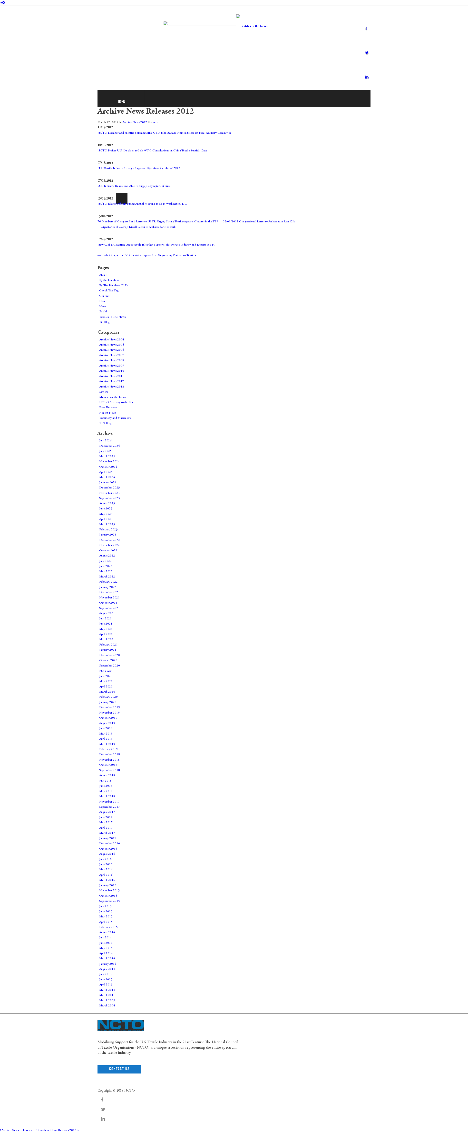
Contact (104, 296)
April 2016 (106, 875)
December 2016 (109, 843)
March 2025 (107, 456)
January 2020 (107, 702)
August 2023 (107, 503)
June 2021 (105, 624)
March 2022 (107, 576)
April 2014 (106, 953)
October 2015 (108, 896)
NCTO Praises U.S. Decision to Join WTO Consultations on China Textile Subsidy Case (152, 150)
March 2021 (107, 639)
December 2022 (109, 540)
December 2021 (109, 592)
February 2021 (108, 644)
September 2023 (109, 498)
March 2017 (107, 833)
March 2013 (107, 990)
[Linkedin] (367, 77)
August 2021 (107, 613)
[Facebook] (366, 28)
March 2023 (107, 524)
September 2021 (109, 608)
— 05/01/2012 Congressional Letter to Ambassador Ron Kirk (257, 221)
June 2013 (105, 979)
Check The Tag (108, 290)
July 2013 (105, 974)
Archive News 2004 (111, 339)
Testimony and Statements (115, 418)
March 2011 (107, 995)
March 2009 (107, 1000)
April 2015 (106, 922)
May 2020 (106, 681)
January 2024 (107, 482)
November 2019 (109, 713)
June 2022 (105, 566)
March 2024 (107, 477)
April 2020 (106, 686)
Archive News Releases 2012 (146, 112)
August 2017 (107, 812)
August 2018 (107, 775)
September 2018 (109, 770)
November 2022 (109, 545)
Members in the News (112, 397)
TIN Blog (105, 423)
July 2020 (105, 671)
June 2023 (105, 508)
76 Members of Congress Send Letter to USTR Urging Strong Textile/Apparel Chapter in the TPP (158, 221)
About (103, 275)
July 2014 (105, 937)
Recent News (107, 413)
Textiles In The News (112, 317)
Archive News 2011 (111, 376)
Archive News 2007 (111, 355)
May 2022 (106, 571)
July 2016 (105, 859)
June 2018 (105, 786)
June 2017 (105, 817)
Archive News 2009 (111, 366)
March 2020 (107, 692)
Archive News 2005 (111, 345)
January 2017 (107, 838)
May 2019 (106, 733)
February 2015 (108, 927)
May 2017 (106, 822)
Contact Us (119, 1069)
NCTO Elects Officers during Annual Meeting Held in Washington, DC (142, 204)
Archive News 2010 (111, 371)
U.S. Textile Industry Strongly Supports (139, 168)
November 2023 (109, 493)
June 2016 (105, 864)
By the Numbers (109, 280)
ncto (155, 122)
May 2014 (106, 948)
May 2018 (106, 791)
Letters (103, 392)
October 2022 (108, 550)
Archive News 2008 (111, 360)
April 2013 (106, 984)
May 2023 (106, 514)
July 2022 (105, 561)
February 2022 (108, 582)
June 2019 (105, 728)
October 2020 (108, 660)
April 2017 (106, 828)
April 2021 (106, 634)
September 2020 (109, 665)
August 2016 (107, 854)
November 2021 (109, 597)
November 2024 (109, 461)
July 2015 (105, 906)
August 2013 (107, 969)
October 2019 (108, 718)
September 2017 (109, 807)
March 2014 (107, 958)
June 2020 (105, 676)
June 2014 (105, 943)
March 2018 (107, 796)
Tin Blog (104, 322)
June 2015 (105, 911)
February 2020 (108, 697)
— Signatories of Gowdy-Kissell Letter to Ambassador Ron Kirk (137, 227)
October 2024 (108, 467)
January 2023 (107, 535)
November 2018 (109, 760)
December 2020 (109, 655)
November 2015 (109, 890)
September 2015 (109, 901)
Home (103, 301)
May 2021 (106, 629)
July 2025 (105, 451)
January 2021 (107, 650)
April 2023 (106, 519)
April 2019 (106, 739)
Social (103, 311)
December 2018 (109, 754)
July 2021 (105, 618)
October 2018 (108, 765)
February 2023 (108, 529)
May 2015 (106, 916)
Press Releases (108, 407)
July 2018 (105, 781)
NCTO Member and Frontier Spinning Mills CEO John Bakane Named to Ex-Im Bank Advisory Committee (164, 133)
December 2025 (109, 446)
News (102, 306)
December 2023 (109, 487)
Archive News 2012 (134, 122)
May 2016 (106, 869)
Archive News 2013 (111, 386)
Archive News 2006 (111, 350)
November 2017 (109, 802)
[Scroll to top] (78, 1130)
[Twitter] (367, 53)
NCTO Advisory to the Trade (117, 402)
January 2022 (107, 587)
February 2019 (108, 749)
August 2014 (107, 932)
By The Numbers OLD (113, 285)
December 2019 (109, 707)
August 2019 (107, 723)
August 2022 (107, 555)
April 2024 (106, 472)
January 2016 (107, 885)
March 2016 (107, 880)
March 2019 (107, 744)
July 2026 (105, 440)
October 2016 (108, 849)
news (366, 1033)
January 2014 (107, 964)
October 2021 (108, 603)
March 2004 (107, 1005)
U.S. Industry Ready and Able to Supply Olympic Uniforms (134, 186)
